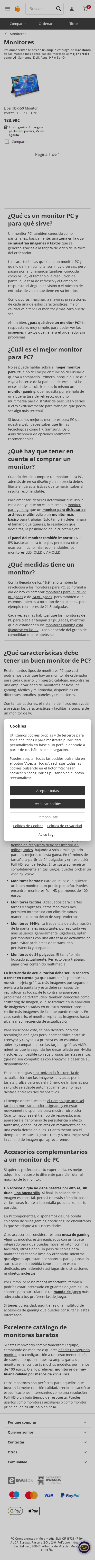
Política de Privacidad (64, 825)
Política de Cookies (28, 825)
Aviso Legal (47, 834)
